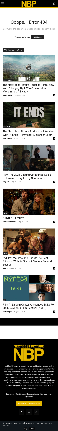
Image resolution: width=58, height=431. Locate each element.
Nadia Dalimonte (9, 222)
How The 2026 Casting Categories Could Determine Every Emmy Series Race (27, 176)
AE (4, 300)
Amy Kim (6, 182)
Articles (6, 170)
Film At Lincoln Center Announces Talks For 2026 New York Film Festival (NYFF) (29, 306)
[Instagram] (29, 412)
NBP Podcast (8, 80)
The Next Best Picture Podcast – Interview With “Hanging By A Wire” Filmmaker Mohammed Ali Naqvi (28, 88)
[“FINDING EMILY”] (29, 202)
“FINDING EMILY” (13, 218)
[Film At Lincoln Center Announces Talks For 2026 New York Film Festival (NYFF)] (29, 288)
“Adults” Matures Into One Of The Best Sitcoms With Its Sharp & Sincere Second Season (27, 261)
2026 (5, 213)
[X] (36, 412)
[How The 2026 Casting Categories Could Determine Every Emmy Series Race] (29, 158)
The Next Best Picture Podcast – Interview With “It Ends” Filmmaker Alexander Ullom (28, 133)
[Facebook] (21, 412)
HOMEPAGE (37, 37)
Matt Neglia (7, 95)
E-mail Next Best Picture (29, 403)
